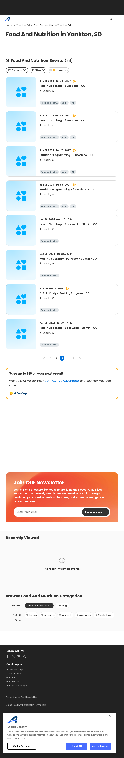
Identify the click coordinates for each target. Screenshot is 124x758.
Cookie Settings (21, 746)
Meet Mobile (13, 681)
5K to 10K (11, 677)
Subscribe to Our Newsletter (21, 697)
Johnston (49, 615)
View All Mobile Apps (17, 685)
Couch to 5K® (13, 673)
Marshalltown (105, 615)
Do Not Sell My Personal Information (26, 704)
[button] (38, 70)
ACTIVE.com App (15, 669)
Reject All (76, 746)
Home (9, 25)
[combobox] (17, 70)
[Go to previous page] (44, 358)
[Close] (110, 716)
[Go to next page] (80, 358)
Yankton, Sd (23, 25)
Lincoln (33, 615)
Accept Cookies (100, 746)
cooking (62, 605)
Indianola (67, 615)
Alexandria (85, 615)
